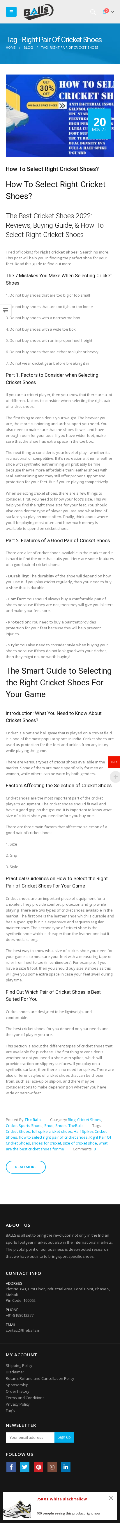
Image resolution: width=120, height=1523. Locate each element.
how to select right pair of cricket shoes (53, 1137)
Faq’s (10, 1410)
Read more (25, 1166)
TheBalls (76, 1125)
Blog (71, 1119)
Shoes (61, 1125)
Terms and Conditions (25, 1397)
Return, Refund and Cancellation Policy (40, 1378)
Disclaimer (15, 1372)
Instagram (52, 1467)
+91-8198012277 (19, 1315)
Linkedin (65, 1467)
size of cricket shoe (80, 1143)
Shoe (49, 1125)
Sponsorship (17, 1384)
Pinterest (38, 1467)
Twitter (24, 1467)
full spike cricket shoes (52, 1131)
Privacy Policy (18, 1404)
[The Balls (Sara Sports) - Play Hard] (39, 12)
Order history (17, 1391)
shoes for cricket (46, 1143)
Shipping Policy (19, 1365)
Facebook (11, 1467)
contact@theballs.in (23, 1330)
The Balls (32, 1119)
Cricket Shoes (89, 1119)
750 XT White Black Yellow (62, 1499)
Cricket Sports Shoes (24, 1125)
